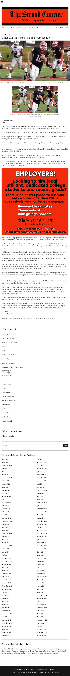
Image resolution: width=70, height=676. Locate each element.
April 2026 (40, 459)
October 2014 (6, 598)
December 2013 (42, 608)
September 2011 (42, 635)
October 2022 (6, 506)
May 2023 (40, 496)
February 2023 (6, 503)
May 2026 (5, 459)
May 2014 (5, 601)
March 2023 (40, 499)
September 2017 (7, 564)
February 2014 (41, 605)
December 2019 (7, 533)
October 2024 (6, 481)
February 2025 (41, 475)
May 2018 (40, 552)
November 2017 (7, 561)
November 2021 (42, 509)
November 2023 (7, 493)
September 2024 (42, 481)
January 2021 (41, 518)
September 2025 (42, 468)
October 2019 (6, 537)
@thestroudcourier (8, 436)
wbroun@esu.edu (7, 421)
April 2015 (5, 592)
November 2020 (42, 521)
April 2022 (40, 506)
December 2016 (7, 574)
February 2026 (41, 462)
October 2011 (6, 635)
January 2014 (6, 608)
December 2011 (7, 632)
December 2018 (7, 546)
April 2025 (40, 472)
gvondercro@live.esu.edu (49, 653)
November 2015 (7, 586)
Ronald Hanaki (6, 35)
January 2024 (6, 490)
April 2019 (40, 540)
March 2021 (40, 515)
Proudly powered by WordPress (24, 669)
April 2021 (5, 515)
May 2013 (40, 614)
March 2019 (5, 543)
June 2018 (5, 552)
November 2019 (42, 533)
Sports (23, 35)
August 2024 (6, 484)
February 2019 (41, 543)
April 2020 (40, 527)
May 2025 (5, 472)
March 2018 (40, 555)
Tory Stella (33, 318)
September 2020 (42, 524)
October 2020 (6, 524)
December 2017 (42, 558)
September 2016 (42, 577)
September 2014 (42, 598)
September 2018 (42, 549)
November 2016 (42, 574)
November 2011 (42, 632)
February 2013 (6, 620)
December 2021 (7, 509)
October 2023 (41, 493)
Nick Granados (25, 318)
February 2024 (41, 487)
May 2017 (5, 567)
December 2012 (42, 620)
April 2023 (5, 499)
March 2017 (5, 571)
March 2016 (40, 580)
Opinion (56, 672)
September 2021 (42, 512)
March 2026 (5, 462)
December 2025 (7, 465)
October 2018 (6, 549)
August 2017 (41, 564)
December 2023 (42, 490)
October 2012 (41, 623)
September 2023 (7, 496)
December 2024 (7, 478)
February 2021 (6, 518)
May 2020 (5, 527)
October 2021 (6, 512)
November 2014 (42, 595)
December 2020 (7, 521)
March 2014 (5, 605)
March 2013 (40, 617)
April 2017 (40, 567)
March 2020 (5, 530)
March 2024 (5, 487)
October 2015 (41, 586)
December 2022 (42, 503)
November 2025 (42, 465)
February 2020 (41, 530)
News (42, 672)
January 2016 (41, 583)
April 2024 (40, 484)
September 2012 (7, 626)
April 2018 (5, 555)
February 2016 (6, 583)
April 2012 (40, 626)
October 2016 (6, 577)
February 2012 (41, 629)
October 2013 (41, 611)
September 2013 (7, 614)
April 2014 (40, 601)
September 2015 (7, 589)
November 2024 (42, 478)
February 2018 (6, 558)
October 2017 (41, 561)
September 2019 (42, 537)
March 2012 (5, 629)
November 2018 (42, 546)
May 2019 (5, 540)
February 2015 (6, 595)
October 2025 (6, 468)
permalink (51, 318)
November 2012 (7, 623)
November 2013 (7, 611)
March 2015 (40, 592)
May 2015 (40, 589)
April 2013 (5, 617)
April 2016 (5, 580)
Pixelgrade (51, 669)
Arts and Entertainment (30, 672)
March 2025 (5, 475)
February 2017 (41, 571)
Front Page (16, 672)
